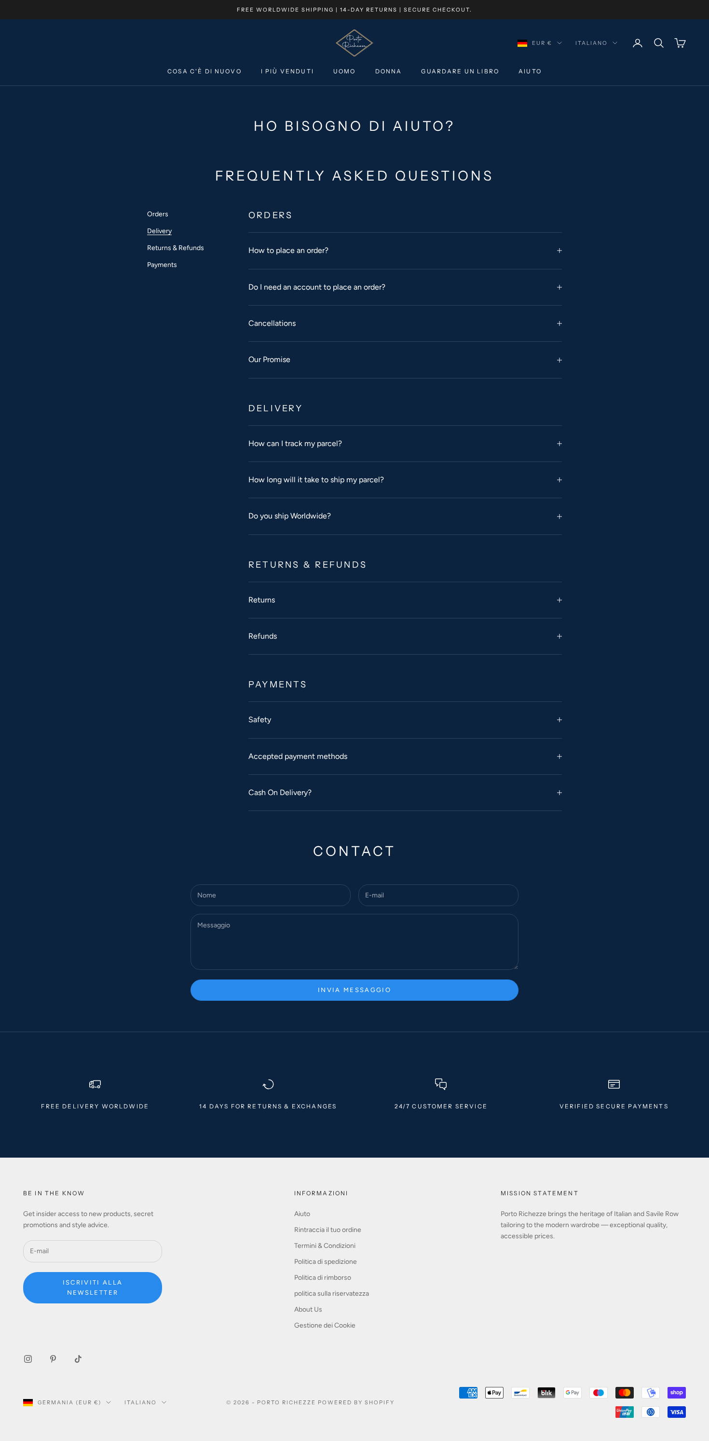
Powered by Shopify (356, 1402)
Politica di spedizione (325, 1262)
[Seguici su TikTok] (78, 1359)
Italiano (591, 43)
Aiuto (530, 71)
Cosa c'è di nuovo (204, 71)
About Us (308, 1309)
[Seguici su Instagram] (28, 1359)
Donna (388, 71)
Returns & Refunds (175, 248)
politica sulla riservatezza (331, 1293)
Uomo (344, 71)
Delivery (159, 231)
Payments (162, 265)
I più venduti (287, 71)
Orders (157, 214)
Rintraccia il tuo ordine (327, 1230)
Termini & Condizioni (324, 1246)
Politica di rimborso (322, 1277)
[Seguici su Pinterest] (53, 1359)
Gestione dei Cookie (324, 1325)
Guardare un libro (460, 71)
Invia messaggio (354, 989)
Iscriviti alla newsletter (93, 1287)
